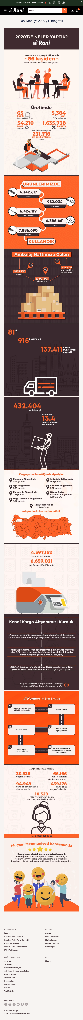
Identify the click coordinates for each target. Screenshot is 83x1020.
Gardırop (7, 961)
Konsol (7, 988)
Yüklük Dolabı (9, 978)
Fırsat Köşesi (50, 947)
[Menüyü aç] (5, 10)
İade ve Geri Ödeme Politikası (15, 947)
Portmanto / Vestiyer (12, 968)
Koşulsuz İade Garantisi (13, 937)
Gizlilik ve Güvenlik (11, 943)
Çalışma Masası (10, 974)
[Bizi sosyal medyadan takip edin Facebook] (5, 1004)
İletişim (7, 933)
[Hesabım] (72, 10)
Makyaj (48, 961)
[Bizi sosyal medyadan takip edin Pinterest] (14, 1004)
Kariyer (48, 933)
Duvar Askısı (9, 981)
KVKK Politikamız (11, 950)
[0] (77, 10)
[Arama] (64, 10)
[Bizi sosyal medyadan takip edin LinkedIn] (26, 1004)
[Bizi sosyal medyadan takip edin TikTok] (22, 1004)
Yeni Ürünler (9, 991)
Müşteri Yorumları (52, 943)
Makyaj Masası (10, 984)
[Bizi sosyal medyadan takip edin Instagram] (9, 1004)
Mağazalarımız (51, 940)
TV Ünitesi (8, 964)
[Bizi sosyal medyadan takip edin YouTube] (18, 1004)
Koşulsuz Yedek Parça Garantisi (16, 940)
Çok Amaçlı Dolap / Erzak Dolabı (16, 971)
